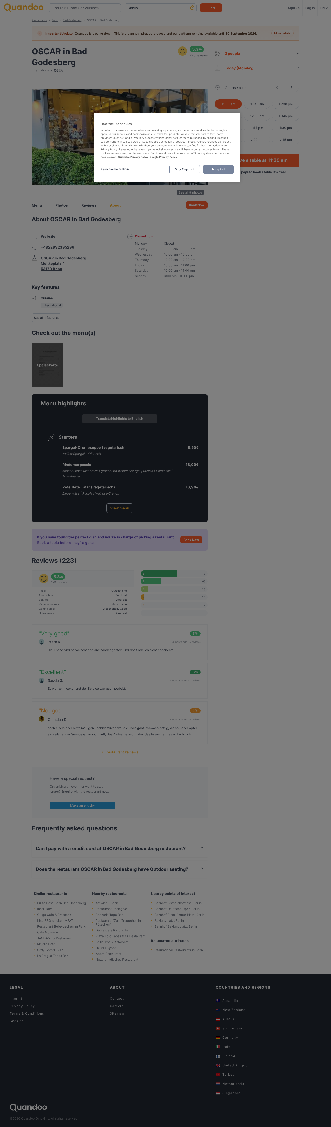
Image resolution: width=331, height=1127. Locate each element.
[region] (167, 147)
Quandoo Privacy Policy (133, 157)
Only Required (184, 169)
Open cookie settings (115, 169)
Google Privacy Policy (163, 157)
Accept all (218, 169)
